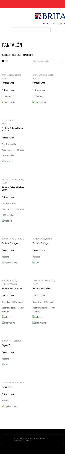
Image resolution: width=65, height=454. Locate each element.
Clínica (5, 239)
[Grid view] (3, 61)
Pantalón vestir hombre (12, 288)
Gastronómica (8, 75)
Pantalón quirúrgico (10, 243)
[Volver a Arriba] (59, 448)
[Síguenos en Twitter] (7, 4)
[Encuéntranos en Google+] (18, 4)
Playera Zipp (7, 345)
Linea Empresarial (9, 284)
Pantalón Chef (8, 83)
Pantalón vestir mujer (41, 288)
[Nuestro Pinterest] (13, 4)
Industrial (6, 124)
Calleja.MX (29, 441)
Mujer (18, 75)
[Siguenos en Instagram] (24, 4)
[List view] (7, 61)
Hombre (49, 75)
